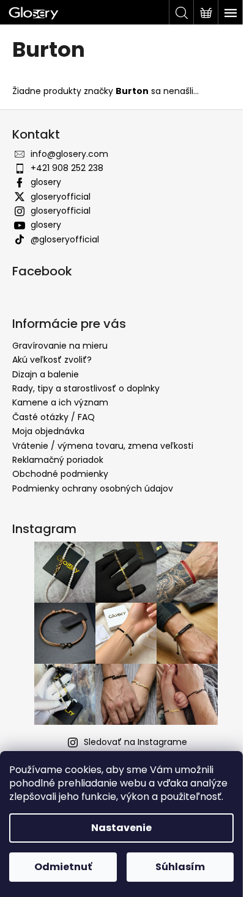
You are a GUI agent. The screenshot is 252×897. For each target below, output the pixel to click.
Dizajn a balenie (45, 374)
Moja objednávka (48, 431)
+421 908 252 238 (67, 168)
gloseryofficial (61, 197)
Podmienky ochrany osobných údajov (92, 488)
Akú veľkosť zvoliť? (52, 360)
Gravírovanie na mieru (60, 346)
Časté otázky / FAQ (53, 417)
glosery (46, 182)
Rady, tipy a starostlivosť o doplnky (86, 388)
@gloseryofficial (65, 239)
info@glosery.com (69, 154)
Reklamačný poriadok (57, 460)
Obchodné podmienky (60, 474)
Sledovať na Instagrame (135, 742)
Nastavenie (121, 828)
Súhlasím (180, 867)
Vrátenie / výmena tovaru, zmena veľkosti (102, 446)
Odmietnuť (63, 867)
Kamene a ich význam (60, 402)
